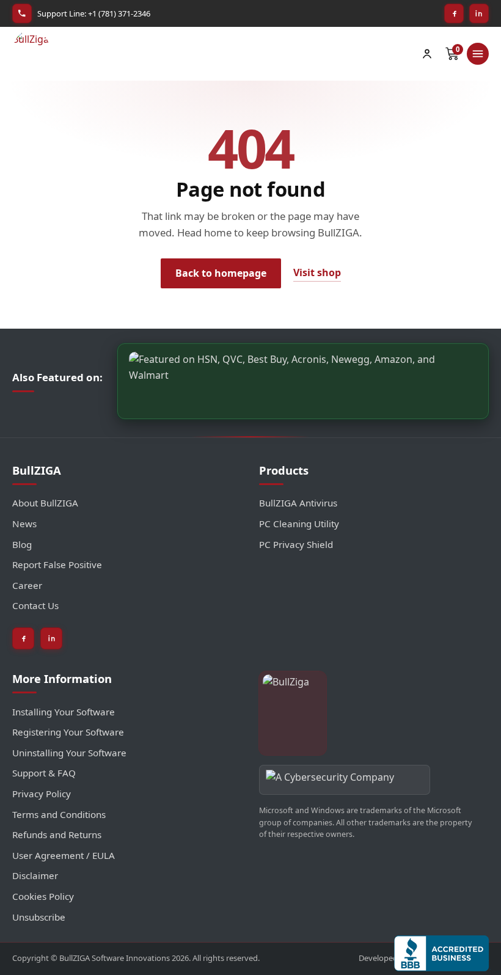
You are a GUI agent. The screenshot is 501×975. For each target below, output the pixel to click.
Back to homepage (220, 273)
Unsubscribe (38, 917)
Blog (22, 544)
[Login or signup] (427, 54)
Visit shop (317, 272)
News (24, 523)
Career (27, 585)
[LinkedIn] (479, 13)
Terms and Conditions (59, 814)
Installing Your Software (63, 712)
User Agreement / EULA (63, 855)
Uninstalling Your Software (69, 753)
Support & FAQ (44, 773)
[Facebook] (454, 13)
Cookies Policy (43, 896)
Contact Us (35, 605)
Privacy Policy (41, 793)
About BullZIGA (45, 503)
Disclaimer (35, 875)
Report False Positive (57, 564)
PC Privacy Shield (296, 544)
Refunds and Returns (56, 834)
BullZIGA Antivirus (298, 503)
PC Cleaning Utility (299, 523)
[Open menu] (478, 54)
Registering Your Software (68, 732)
